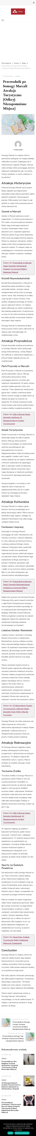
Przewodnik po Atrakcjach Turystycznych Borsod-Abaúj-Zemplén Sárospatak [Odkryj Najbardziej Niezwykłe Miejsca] (11, 1107)
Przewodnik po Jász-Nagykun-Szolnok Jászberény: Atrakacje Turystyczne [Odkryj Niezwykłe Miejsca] (10, 1065)
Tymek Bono (18, 150)
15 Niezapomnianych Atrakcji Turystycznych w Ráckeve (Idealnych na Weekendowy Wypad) (11, 1086)
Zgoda (10, 1133)
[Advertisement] (18, 42)
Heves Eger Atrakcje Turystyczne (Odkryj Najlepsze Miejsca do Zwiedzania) (16, 940)
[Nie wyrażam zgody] (33, 1129)
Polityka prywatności (22, 1133)
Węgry (17, 76)
